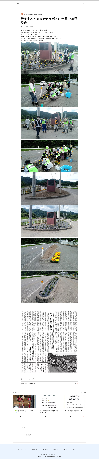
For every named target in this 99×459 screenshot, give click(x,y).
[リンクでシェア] (33, 379)
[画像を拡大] (49, 58)
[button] (84, 3)
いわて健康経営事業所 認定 (74, 411)
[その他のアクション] (77, 14)
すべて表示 (83, 392)
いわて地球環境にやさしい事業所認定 (49, 411)
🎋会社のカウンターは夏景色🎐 (24, 411)
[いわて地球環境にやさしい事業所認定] (49, 401)
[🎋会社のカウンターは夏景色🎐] (24, 401)
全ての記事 (16, 3)
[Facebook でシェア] (21, 379)
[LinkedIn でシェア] (29, 379)
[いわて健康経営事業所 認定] (74, 401)
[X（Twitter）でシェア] (25, 379)
